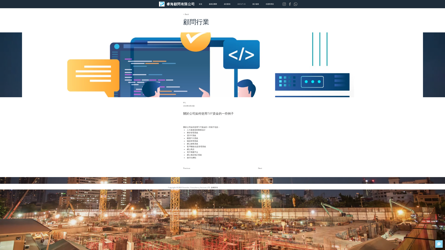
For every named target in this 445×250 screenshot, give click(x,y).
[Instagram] (284, 4)
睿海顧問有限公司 (181, 4)
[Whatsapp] (295, 4)
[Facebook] (290, 4)
